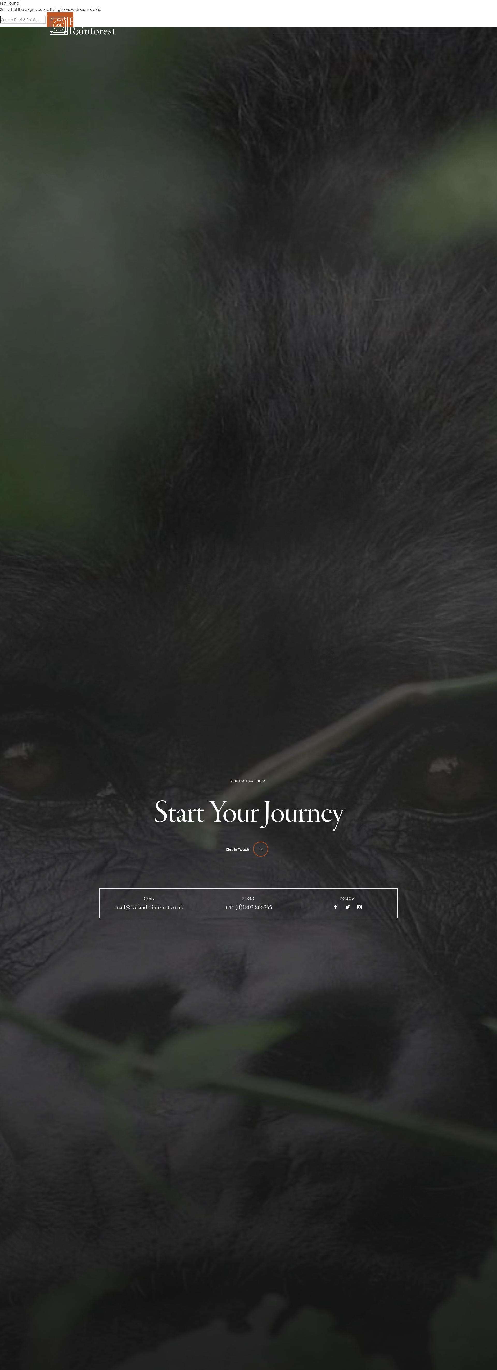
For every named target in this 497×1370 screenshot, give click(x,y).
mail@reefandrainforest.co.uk (149, 908)
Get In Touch (238, 849)
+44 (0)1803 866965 (248, 908)
